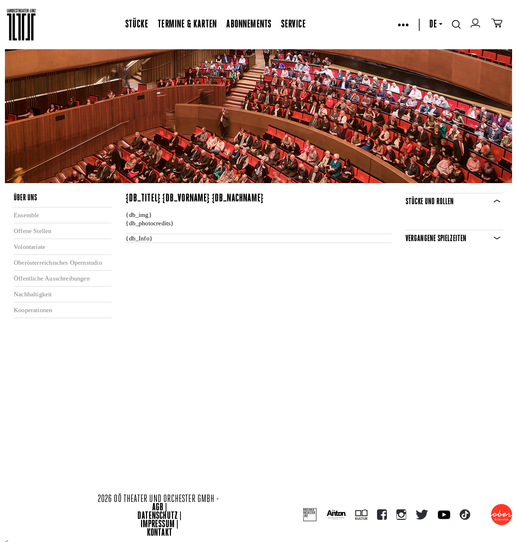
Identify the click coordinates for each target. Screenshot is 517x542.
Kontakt (159, 533)
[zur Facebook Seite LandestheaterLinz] (382, 514)
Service (293, 24)
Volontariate (29, 246)
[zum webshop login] (476, 24)
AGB (157, 507)
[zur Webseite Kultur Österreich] (361, 514)
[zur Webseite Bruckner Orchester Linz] (310, 515)
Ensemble (26, 215)
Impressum (157, 524)
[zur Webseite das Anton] (336, 514)
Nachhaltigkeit (33, 294)
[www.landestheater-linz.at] (21, 25)
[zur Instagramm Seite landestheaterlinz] (401, 514)
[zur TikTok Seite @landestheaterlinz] (465, 514)
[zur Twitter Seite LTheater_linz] (422, 515)
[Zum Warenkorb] (496, 24)
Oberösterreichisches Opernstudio (58, 262)
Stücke (136, 24)
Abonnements (248, 24)
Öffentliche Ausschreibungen (52, 278)
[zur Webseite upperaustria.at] (501, 514)
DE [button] (433, 24)
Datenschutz (158, 516)
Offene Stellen (33, 230)
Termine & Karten (187, 24)
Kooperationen (33, 310)
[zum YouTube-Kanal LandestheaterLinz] (444, 515)
